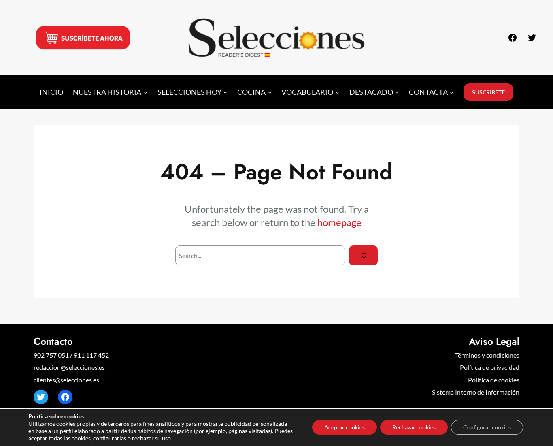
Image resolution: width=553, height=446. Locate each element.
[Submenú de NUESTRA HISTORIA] (145, 92)
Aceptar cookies (344, 427)
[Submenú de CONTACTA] (451, 92)
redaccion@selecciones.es (69, 367)
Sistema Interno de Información (475, 392)
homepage (339, 222)
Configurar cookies (487, 427)
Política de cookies (493, 380)
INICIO (51, 92)
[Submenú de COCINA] (270, 92)
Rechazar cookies (414, 427)
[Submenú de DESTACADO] (397, 92)
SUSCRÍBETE (488, 92)
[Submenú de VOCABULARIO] (337, 92)
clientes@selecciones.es (66, 380)
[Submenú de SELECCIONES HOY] (225, 92)
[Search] (363, 255)
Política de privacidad (489, 367)
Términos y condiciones (487, 355)
